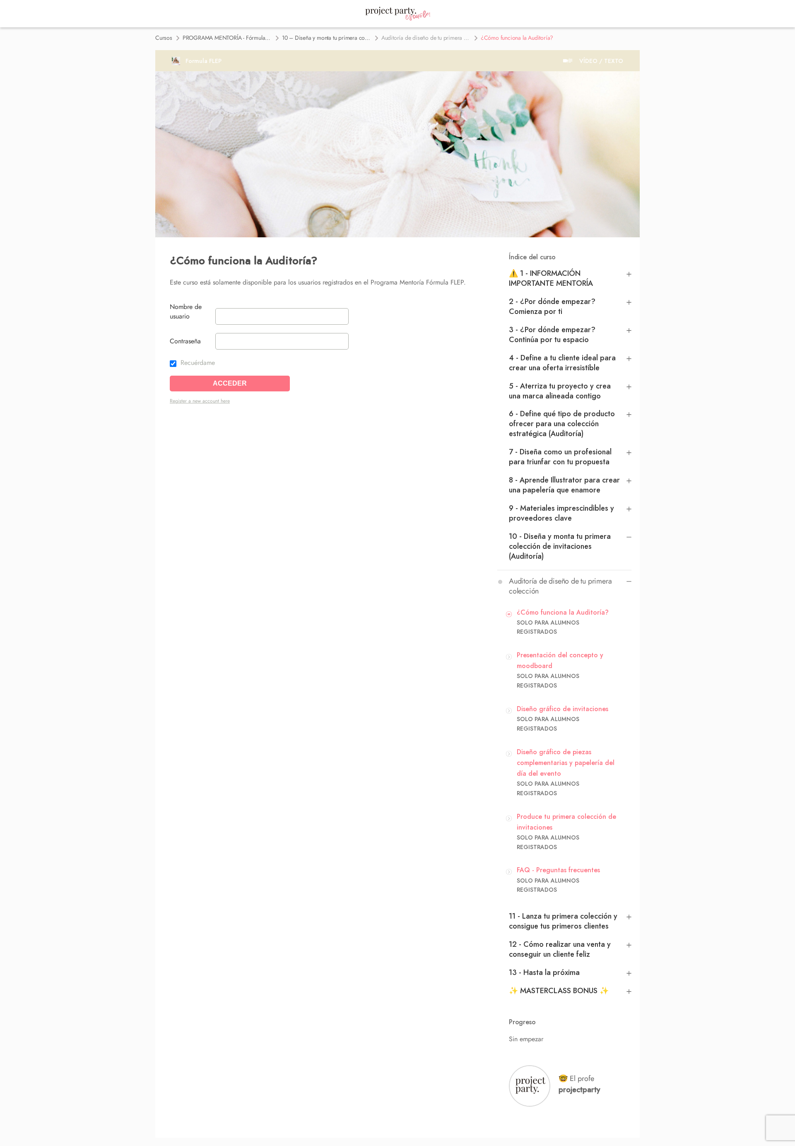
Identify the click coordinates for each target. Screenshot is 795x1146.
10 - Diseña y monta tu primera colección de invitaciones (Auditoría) (560, 546)
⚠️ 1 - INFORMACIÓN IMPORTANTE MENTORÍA (551, 278)
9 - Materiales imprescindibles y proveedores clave (561, 513)
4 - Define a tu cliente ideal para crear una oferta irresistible (562, 362)
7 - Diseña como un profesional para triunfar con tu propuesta (560, 456)
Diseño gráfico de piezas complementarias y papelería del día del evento (565, 762)
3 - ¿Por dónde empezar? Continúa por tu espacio (552, 334)
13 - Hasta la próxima (544, 972)
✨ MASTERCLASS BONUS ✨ (559, 990)
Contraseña (185, 341)
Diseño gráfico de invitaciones (562, 709)
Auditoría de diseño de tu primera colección (425, 38)
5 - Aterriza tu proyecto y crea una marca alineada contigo (560, 391)
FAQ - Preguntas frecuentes (558, 870)
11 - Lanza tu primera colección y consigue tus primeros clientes (563, 921)
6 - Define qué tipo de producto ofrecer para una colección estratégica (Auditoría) (562, 423)
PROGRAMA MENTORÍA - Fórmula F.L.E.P (227, 38)
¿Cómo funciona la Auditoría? (563, 612)
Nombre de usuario (186, 311)
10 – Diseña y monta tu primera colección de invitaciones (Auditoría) (326, 38)
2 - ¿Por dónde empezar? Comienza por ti (552, 306)
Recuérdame (196, 362)
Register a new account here (200, 401)
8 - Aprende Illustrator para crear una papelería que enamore (564, 485)
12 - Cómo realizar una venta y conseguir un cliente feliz (560, 949)
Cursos (163, 38)
